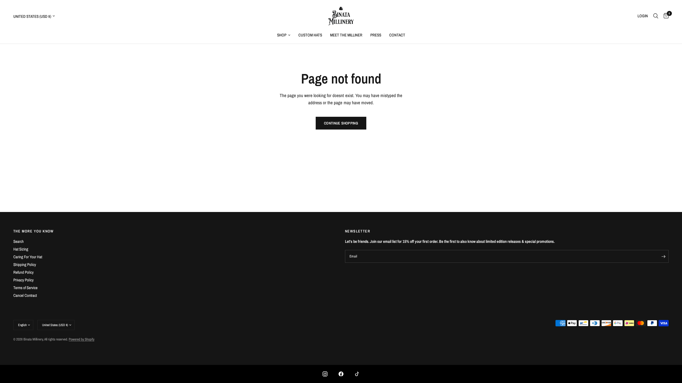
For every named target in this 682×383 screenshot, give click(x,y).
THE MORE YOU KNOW (33, 231)
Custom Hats (310, 35)
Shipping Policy (24, 264)
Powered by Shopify (81, 339)
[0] (665, 16)
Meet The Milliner (346, 35)
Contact (397, 35)
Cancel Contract (25, 295)
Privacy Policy (23, 280)
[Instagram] (325, 374)
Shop (281, 35)
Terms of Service (25, 287)
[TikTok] (357, 374)
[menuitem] (283, 35)
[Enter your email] (663, 256)
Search (18, 241)
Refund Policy (23, 272)
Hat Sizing (20, 249)
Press (375, 35)
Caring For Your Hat (27, 257)
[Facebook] (341, 374)
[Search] (656, 16)
